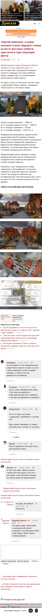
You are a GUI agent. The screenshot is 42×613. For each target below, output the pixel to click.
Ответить (10, 381)
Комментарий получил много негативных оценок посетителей (20, 460)
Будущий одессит (19, 520)
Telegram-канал (15, 607)
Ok (31, 611)
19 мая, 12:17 (24, 387)
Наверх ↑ (6, 564)
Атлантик (13, 387)
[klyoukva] (2, 467)
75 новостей (15, 319)
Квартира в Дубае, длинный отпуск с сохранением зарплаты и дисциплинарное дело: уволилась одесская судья (11, 16)
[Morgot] (5, 443)
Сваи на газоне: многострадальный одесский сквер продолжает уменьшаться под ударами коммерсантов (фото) (20, 338)
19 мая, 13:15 (27, 409)
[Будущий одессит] (5, 523)
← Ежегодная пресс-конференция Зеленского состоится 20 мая (19, 577)
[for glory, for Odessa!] (7, 504)
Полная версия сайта (7, 604)
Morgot (12, 444)
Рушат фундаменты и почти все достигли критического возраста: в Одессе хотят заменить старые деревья (20, 330)
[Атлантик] (5, 387)
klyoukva (10, 468)
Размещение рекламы (22, 604)
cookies (24, 611)
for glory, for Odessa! (24, 504)
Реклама (21, 38)
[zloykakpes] (2, 362)
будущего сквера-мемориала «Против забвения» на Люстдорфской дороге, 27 (19, 66)
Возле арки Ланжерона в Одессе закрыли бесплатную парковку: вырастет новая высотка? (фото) (20, 345)
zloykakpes (11, 363)
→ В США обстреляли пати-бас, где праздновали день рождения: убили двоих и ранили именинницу (20, 586)
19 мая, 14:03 (24, 468)
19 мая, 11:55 (23, 363)
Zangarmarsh (14, 409)
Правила (35, 561)
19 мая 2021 (5, 60)
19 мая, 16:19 (22, 444)
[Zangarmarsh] (5, 409)
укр (34, 23)
